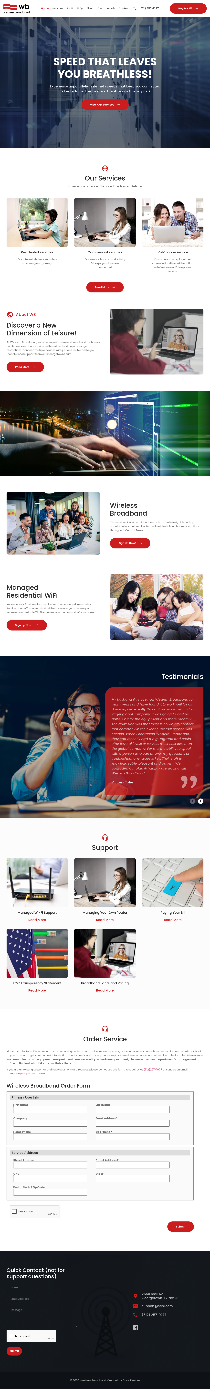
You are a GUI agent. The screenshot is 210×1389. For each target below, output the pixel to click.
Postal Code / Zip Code (29, 1187)
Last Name (103, 1105)
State (100, 1174)
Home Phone (22, 1132)
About (90, 8)
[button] (192, 801)
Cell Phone (104, 1132)
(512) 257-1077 (149, 8)
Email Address (107, 1118)
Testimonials (106, 8)
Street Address (23, 1160)
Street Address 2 (107, 1160)
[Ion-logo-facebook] (136, 1327)
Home (45, 8)
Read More (37, 920)
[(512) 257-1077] (135, 8)
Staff (70, 8)
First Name (20, 1105)
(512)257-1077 (153, 1069)
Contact (124, 8)
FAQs (79, 8)
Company (20, 1118)
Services (57, 8)
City (16, 1174)
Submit (14, 1351)
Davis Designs (131, 1380)
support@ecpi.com (22, 1073)
